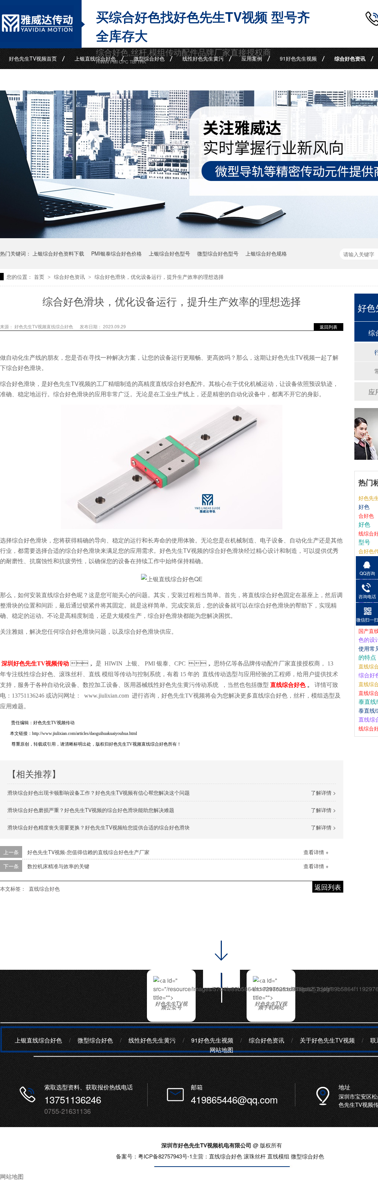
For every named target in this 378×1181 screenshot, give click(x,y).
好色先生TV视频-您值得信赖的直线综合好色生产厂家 (88, 852)
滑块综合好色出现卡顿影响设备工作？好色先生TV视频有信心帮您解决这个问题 (98, 792)
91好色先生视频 (298, 58)
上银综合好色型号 (169, 253)
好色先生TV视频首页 (33, 58)
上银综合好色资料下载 (58, 253)
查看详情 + (316, 852)
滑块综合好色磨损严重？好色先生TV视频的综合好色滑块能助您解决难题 (90, 810)
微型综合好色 (149, 58)
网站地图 (221, 1049)
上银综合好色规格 (266, 253)
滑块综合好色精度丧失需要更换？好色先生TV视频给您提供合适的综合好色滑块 (98, 827)
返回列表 (328, 327)
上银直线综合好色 (95, 58)
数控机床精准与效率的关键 (58, 866)
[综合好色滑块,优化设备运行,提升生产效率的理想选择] (37, 39)
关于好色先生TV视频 (327, 1040)
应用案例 (251, 58)
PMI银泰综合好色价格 (116, 253)
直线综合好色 (44, 888)
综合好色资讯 (349, 58)
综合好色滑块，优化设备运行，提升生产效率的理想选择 (159, 276)
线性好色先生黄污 (203, 58)
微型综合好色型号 (217, 253)
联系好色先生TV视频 (33, 79)
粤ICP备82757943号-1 (165, 1156)
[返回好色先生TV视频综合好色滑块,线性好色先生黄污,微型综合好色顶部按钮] (221, 1005)
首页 (40, 276)
